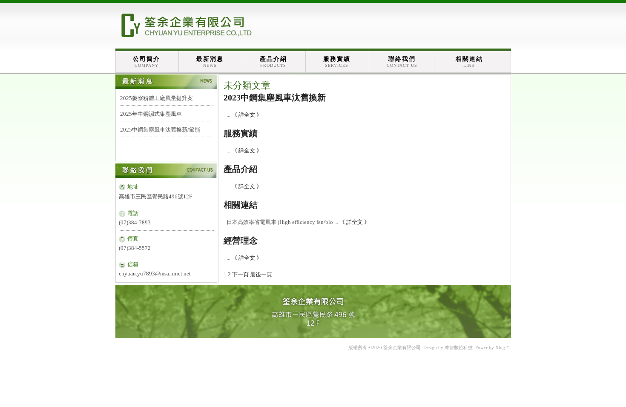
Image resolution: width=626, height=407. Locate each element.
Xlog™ (502, 347)
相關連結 (469, 62)
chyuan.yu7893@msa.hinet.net (155, 273)
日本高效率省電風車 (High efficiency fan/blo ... (282, 222)
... (228, 115)
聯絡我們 (402, 62)
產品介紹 (273, 62)
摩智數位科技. (459, 347)
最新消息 (210, 62)
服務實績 (336, 62)
